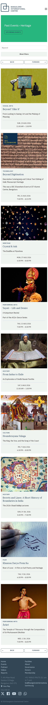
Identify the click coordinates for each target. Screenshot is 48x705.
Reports (4, 673)
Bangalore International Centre (13, 11)
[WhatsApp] (25, 693)
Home (3, 661)
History (6, 371)
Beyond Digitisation (13, 174)
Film (5, 560)
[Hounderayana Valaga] (24, 412)
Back (8, 62)
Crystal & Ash (10, 246)
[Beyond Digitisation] (24, 150)
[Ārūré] (24, 601)
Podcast (4, 667)
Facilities (28, 661)
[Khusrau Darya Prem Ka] (24, 539)
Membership (30, 673)
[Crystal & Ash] (24, 223)
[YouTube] (14, 693)
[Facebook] (8, 693)
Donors (28, 670)
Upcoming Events (13, 32)
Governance (30, 667)
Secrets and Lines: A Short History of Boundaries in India (22, 499)
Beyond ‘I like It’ (11, 109)
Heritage (7, 243)
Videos (3, 670)
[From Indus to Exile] (24, 351)
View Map (6, 686)
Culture (6, 433)
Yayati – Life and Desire (15, 308)
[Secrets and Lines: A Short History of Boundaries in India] (24, 474)
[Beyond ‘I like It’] (24, 85)
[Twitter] (2, 693)
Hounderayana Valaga (14, 436)
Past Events (11, 25)
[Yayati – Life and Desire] (24, 284)
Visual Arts (8, 106)
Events (3, 664)
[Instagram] (19, 693)
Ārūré (6, 624)
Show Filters (24, 54)
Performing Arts (10, 305)
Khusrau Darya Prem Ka (15, 563)
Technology (8, 171)
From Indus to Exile (13, 374)
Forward (39, 62)
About (27, 664)
